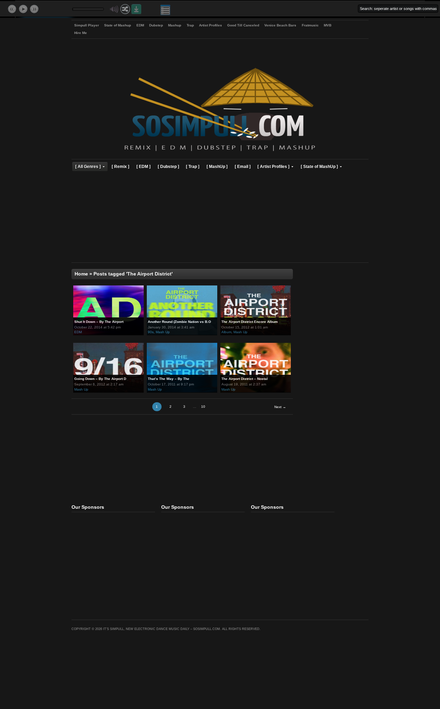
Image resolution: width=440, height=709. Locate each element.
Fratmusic (310, 25)
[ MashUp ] (217, 166)
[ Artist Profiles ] (273, 166)
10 (203, 406)
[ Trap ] (192, 166)
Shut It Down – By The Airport (98, 322)
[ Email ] (243, 166)
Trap (190, 25)
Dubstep (156, 25)
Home (81, 274)
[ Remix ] (120, 166)
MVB (327, 25)
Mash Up (163, 332)
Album (226, 332)
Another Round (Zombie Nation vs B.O (179, 322)
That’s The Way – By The (168, 379)
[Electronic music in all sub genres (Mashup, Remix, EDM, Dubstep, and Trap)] (220, 152)
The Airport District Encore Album (249, 322)
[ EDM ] (143, 166)
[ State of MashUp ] (319, 166)
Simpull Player (86, 25)
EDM (140, 25)
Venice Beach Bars (280, 25)
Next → (280, 407)
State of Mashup (117, 25)
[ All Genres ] (88, 166)
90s (151, 332)
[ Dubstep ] (168, 166)
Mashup (174, 25)
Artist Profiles (210, 25)
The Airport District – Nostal (244, 379)
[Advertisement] (220, 218)
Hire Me (80, 33)
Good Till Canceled (243, 25)
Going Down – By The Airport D (100, 379)
